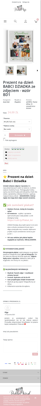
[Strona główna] (20, 9)
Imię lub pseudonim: (10, 331)
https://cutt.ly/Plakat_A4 (20, 220)
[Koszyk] (36, 21)
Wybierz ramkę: (8, 126)
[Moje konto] (26, 21)
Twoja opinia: (8, 340)
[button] (5, 21)
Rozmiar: (6, 118)
